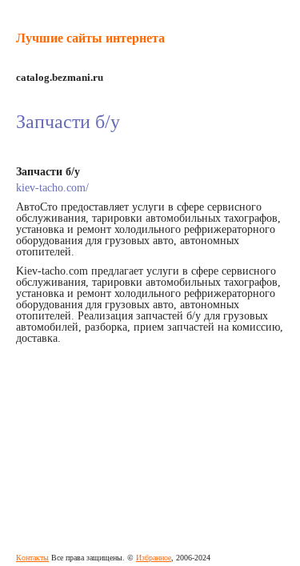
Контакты (32, 557)
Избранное (153, 557)
